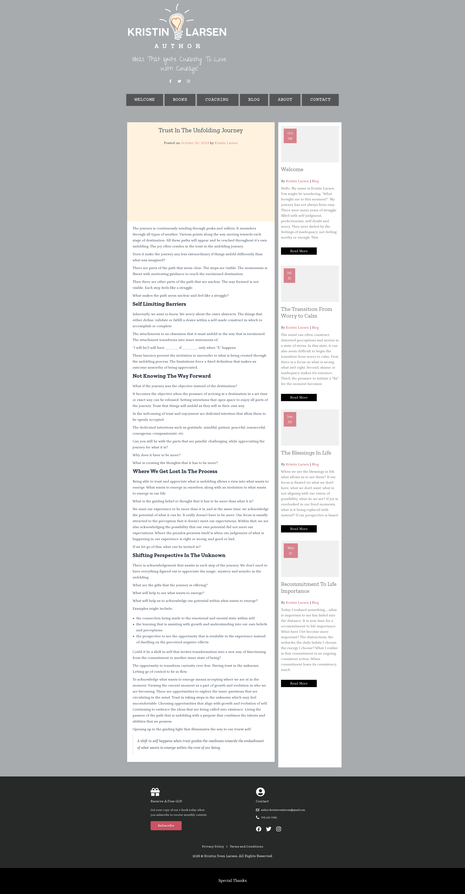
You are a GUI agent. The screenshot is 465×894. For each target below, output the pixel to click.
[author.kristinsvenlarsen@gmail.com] (257, 810)
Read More (299, 251)
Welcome (144, 99)
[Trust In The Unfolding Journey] (201, 184)
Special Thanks (232, 880)
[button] (217, 100)
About (285, 99)
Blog (254, 99)
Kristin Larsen (226, 143)
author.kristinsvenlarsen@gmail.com (283, 810)
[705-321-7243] (257, 817)
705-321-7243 (269, 817)
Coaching (217, 99)
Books (180, 99)
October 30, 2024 (195, 143)
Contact (320, 99)
